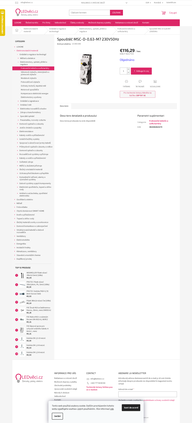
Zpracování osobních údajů (65, 389)
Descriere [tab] (64, 106)
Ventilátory (21, 236)
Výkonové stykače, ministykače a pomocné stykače (35, 73)
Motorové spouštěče (30, 89)
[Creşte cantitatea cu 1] (128, 69)
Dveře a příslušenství (26, 214)
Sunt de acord (131, 407)
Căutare (116, 12)
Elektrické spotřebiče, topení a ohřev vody (35, 188)
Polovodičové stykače (30, 82)
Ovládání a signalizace (29, 101)
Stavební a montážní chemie (29, 255)
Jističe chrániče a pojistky (30, 127)
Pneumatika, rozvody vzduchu (33, 120)
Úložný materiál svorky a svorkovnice (32, 222)
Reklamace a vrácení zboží (93, 3)
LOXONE (20, 46)
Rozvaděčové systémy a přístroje (33, 154)
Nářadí (19, 203)
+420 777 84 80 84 (98, 383)
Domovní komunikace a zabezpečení (32, 226)
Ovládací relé (25, 105)
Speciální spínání (27, 116)
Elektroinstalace (26, 131)
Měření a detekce (27, 58)
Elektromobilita (23, 240)
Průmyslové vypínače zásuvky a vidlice (35, 146)
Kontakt (57, 399)
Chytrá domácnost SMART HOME (30, 211)
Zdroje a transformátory (30, 112)
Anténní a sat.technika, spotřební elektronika (33, 194)
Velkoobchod (60, 396)
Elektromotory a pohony (31, 97)
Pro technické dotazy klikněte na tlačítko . (137, 94)
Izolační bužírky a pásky (29, 139)
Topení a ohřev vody (25, 218)
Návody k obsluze (61, 392)
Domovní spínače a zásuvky (31, 150)
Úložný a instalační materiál (30, 169)
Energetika (21, 243)
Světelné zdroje (26, 162)
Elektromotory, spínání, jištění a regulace (33, 63)
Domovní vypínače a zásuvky (31, 124)
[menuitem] (17, 22)
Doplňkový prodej (24, 259)
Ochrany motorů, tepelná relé (33, 85)
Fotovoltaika (22, 207)
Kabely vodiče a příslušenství (31, 135)
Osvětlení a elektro (25, 199)
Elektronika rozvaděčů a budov (33, 108)
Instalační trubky (24, 247)
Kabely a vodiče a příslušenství (32, 158)
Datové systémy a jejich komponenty (35, 183)
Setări (57, 416)
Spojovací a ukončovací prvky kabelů (35, 143)
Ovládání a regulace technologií (32, 54)
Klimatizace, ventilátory (27, 251)
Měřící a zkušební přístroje (30, 165)
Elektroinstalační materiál (27, 50)
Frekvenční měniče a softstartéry (35, 68)
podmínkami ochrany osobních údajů (159, 400)
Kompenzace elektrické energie (34, 93)
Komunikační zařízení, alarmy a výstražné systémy (32, 178)
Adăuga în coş (142, 71)
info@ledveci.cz (97, 378)
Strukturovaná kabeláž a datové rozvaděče (30, 231)
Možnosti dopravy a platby (65, 382)
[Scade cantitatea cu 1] (128, 72)
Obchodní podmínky (62, 385)
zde (112, 409)
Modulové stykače (29, 78)
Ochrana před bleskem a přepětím (34, 173)
